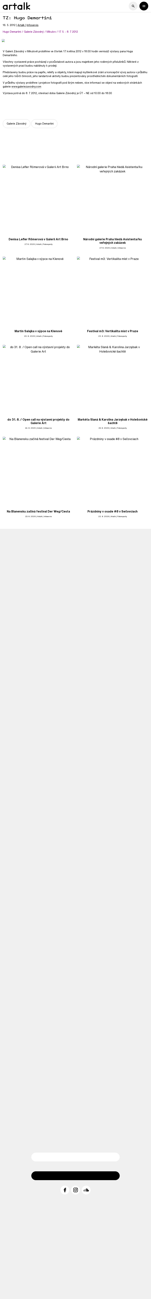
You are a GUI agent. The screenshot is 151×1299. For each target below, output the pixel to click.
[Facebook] (64, 1190)
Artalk (21, 25)
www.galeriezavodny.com (26, 86)
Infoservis (32, 25)
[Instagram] (75, 1190)
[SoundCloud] (86, 1190)
